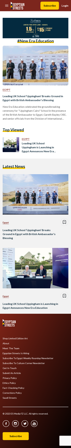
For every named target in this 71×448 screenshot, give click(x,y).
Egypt (6, 89)
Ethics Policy (9, 383)
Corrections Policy (12, 393)
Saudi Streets (10, 398)
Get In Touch (10, 368)
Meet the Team (11, 348)
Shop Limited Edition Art (15, 338)
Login (65, 5)
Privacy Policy (10, 378)
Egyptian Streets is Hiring (16, 353)
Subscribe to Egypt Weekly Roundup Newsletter (28, 358)
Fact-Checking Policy (13, 388)
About (6, 343)
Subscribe (50, 5)
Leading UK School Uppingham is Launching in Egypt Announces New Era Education (38, 147)
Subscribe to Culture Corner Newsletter (24, 363)
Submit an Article (12, 373)
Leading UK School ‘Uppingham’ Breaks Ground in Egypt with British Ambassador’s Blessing (33, 98)
